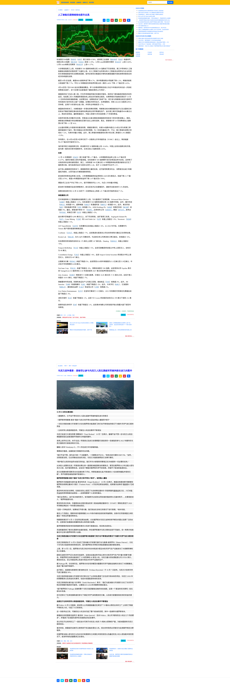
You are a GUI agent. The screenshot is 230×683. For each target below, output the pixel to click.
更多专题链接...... (169, 59)
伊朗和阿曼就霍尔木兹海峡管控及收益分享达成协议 (150, 31)
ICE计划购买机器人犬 (143, 25)
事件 (70, 365)
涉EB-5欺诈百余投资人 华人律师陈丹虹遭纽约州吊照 (150, 12)
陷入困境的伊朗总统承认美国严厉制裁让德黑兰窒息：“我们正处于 (154, 22)
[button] (104, 20)
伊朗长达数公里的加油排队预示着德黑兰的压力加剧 (150, 38)
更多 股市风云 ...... (129, 336)
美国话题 (150, 54)
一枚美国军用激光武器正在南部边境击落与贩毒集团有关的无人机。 (154, 20)
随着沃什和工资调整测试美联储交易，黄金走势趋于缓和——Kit (153, 42)
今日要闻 (60, 10)
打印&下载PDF (89, 19)
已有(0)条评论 (130, 314)
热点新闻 (60, 365)
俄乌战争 (74, 365)
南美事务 (138, 52)
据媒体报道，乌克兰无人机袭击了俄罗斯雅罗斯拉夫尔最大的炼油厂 (154, 46)
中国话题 (138, 54)
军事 (65, 365)
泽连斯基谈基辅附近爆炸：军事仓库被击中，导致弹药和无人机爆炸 (154, 18)
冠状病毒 (138, 56)
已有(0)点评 (75, 19)
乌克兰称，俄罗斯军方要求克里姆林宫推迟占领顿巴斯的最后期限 (154, 24)
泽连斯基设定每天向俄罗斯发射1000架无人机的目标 (150, 10)
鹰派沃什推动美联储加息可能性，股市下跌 (148, 33)
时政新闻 (72, 2)
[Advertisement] (96, 350)
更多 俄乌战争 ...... (129, 661)
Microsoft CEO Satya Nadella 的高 (146, 16)
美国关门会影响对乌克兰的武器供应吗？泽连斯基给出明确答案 (77, 643)
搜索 (170, 2)
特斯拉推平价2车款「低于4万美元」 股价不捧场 (73, 317)
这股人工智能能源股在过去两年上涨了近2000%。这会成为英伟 (153, 29)
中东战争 (150, 52)
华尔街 (72, 10)
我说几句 (81, 19)
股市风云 (78, 10)
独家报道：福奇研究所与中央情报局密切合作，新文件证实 (152, 27)
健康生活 (85, 2)
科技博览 (91, 2)
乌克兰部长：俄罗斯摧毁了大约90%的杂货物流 (149, 40)
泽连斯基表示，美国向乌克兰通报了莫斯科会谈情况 (150, 14)
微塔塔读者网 (65, 2)
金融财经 (78, 2)
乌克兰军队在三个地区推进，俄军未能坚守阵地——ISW (151, 44)
